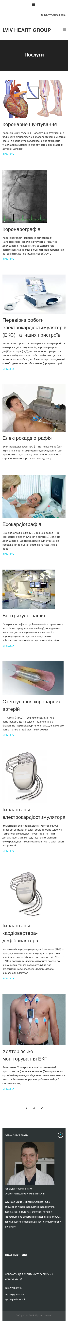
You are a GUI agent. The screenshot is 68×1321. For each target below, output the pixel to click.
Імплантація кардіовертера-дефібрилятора (20, 933)
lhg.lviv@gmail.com (55, 15)
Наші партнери (16, 1254)
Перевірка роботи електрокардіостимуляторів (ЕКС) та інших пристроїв (34, 327)
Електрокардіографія (27, 437)
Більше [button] (7, 154)
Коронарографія (21, 228)
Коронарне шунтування (29, 124)
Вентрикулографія (23, 615)
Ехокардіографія (21, 523)
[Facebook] (33, 5)
